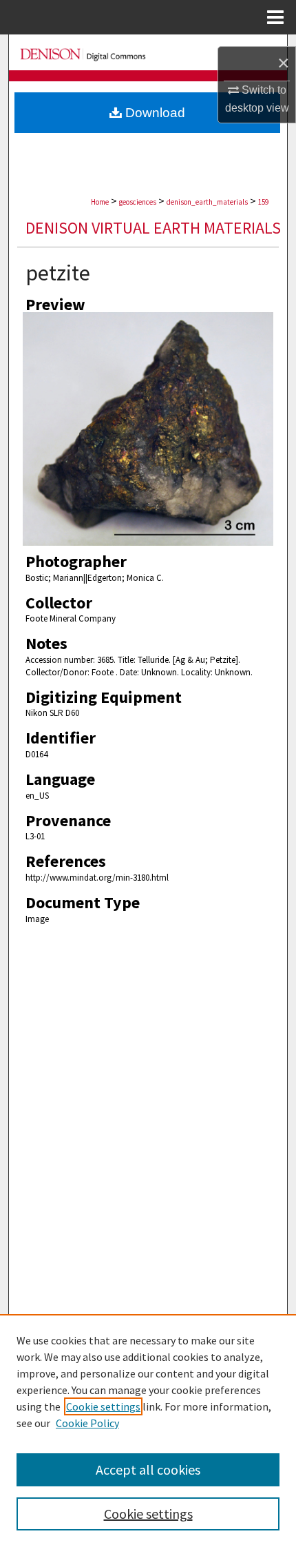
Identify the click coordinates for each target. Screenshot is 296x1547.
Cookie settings (103, 1406)
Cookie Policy (87, 1423)
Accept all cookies (148, 1469)
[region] (148, 1430)
